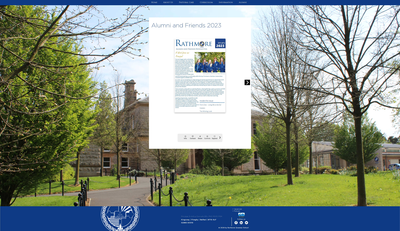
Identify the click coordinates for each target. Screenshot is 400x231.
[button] (168, 2)
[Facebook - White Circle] (236, 222)
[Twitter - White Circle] (246, 222)
